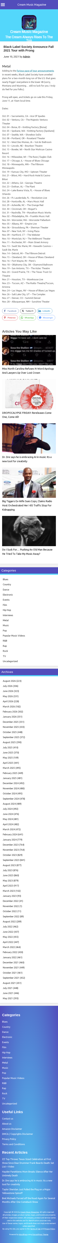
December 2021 (11, 962)
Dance (6, 589)
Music (6, 625)
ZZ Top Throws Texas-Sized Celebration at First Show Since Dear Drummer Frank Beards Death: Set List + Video (28, 1163)
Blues (5, 579)
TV (4, 656)
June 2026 (8, 691)
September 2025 (11, 737)
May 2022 (8, 937)
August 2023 (9, 865)
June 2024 (8, 814)
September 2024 (11, 798)
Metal (6, 66)
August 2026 (9, 681)
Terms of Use (35, 1229)
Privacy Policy (9, 1139)
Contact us (7, 1118)
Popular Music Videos (14, 635)
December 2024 (11, 783)
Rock (5, 651)
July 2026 (8, 686)
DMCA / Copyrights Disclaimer (17, 1134)
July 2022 (8, 926)
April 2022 (8, 942)
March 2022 (9, 947)
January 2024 (10, 839)
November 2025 (11, 727)
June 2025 (8, 752)
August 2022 (9, 921)
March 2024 (9, 829)
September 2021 (11, 978)
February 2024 (10, 834)
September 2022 (11, 916)
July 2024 (8, 809)
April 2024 (8, 824)
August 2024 (9, 803)
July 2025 (8, 747)
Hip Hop (7, 610)
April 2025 (8, 763)
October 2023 (10, 855)
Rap (5, 646)
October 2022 (10, 911)
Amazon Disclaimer (12, 1129)
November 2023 (11, 850)
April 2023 (8, 885)
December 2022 (11, 901)
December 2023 (11, 844)
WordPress (23, 1234)
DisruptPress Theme (40, 1234)
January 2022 (10, 957)
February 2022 (10, 952)
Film (5, 605)
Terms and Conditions (13, 1144)
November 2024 (11, 788)
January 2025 (10, 778)
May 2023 (8, 880)
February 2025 (10, 773)
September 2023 (11, 860)
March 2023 (9, 891)
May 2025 (8, 757)
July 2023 (8, 870)
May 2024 (8, 819)
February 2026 (10, 711)
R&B (5, 640)
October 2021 (10, 972)
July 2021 (8, 988)
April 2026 (8, 701)
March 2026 (9, 706)
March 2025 (9, 768)
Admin (26, 56)
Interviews (8, 615)
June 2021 (8, 993)
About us (6, 1123)
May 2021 (8, 998)
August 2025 (9, 742)
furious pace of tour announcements (35, 71)
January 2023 (10, 896)
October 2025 (10, 732)
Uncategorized (10, 661)
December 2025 (11, 722)
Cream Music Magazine (31, 4)
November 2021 (11, 967)
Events (6, 599)
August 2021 (9, 983)
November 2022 (11, 906)
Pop (5, 630)
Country (7, 584)
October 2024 (10, 793)
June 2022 (8, 932)
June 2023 (8, 875)
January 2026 (10, 716)
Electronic (8, 594)
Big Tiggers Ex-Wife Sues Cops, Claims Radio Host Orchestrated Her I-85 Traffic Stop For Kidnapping (27, 505)
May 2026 (8, 696)
